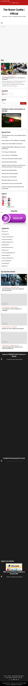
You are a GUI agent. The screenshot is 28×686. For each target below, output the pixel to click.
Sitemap (20, 677)
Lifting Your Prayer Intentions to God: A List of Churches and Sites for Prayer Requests (14, 166)
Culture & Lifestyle (6, 236)
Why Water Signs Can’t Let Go (9, 180)
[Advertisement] (14, 43)
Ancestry (4, 231)
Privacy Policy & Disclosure (11, 677)
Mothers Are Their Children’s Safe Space (12, 143)
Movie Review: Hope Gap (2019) (10, 173)
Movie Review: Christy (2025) (9, 177)
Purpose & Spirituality (7, 252)
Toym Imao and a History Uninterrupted (12, 158)
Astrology (4, 234)
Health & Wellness (6, 242)
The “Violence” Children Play (9, 152)
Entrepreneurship (6, 239)
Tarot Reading (5, 260)
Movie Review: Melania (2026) (9, 170)
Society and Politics (7, 258)
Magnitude (13, 684)
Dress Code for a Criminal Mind (9, 155)
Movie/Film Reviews (7, 247)
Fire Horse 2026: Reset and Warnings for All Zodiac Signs (13, 187)
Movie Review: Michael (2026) (9, 162)
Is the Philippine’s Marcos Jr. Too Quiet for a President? (14, 69)
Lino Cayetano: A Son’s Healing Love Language (13, 140)
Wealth (3, 266)
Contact (9, 675)
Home (5, 675)
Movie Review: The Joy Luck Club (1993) (12, 183)
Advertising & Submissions (18, 675)
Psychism (4, 250)
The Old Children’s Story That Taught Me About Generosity (14, 136)
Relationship (5, 255)
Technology (5, 263)
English (5, 94)
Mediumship (5, 244)
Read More (15, 86)
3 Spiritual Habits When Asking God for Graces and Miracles (13, 147)
